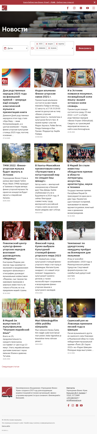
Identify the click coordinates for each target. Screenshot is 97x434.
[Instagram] (74, 8)
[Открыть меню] (93, 8)
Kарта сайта (6, 426)
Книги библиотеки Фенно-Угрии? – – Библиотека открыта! (48, 2)
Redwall (5, 430)
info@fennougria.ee (74, 400)
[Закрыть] (94, 2)
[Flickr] (81, 8)
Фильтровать (85, 48)
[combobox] (52, 48)
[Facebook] (68, 8)
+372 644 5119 (72, 398)
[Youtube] (87, 8)
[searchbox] (46, 52)
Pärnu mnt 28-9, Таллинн (76, 393)
